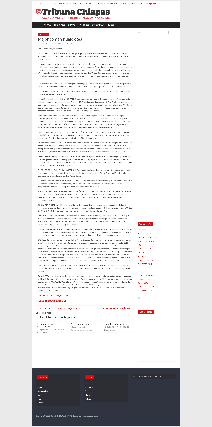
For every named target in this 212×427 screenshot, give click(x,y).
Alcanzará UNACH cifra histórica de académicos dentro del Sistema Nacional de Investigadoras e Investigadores (111, 3)
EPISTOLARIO (43, 35)
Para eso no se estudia (82, 324)
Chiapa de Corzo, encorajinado (46, 325)
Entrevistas (98, 25)
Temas (40, 383)
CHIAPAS (71, 25)
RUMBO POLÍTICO (145, 260)
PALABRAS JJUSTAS (145, 256)
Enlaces (110, 25)
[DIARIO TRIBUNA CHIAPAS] (38, 24)
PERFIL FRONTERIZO (146, 268)
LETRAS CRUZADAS (146, 275)
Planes (40, 403)
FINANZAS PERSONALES (148, 287)
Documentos (42, 391)
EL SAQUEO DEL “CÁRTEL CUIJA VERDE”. (59, 308)
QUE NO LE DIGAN (145, 290)
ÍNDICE (141, 252)
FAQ (39, 395)
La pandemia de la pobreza (117, 308)
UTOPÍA (141, 245)
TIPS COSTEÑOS (144, 233)
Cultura (88, 399)
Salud (87, 383)
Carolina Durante (57, 43)
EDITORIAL (47, 25)
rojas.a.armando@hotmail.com (52, 300)
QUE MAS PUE (143, 283)
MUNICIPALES (83, 25)
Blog (39, 399)
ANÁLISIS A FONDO (146, 241)
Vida (87, 391)
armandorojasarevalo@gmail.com (53, 295)
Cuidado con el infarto (115, 324)
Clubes (88, 395)
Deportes (89, 387)
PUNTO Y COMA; (145, 249)
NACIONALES (59, 25)
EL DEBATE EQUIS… (146, 264)
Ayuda (39, 387)
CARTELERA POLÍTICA (147, 230)
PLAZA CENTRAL (145, 279)
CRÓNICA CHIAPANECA (147, 237)
